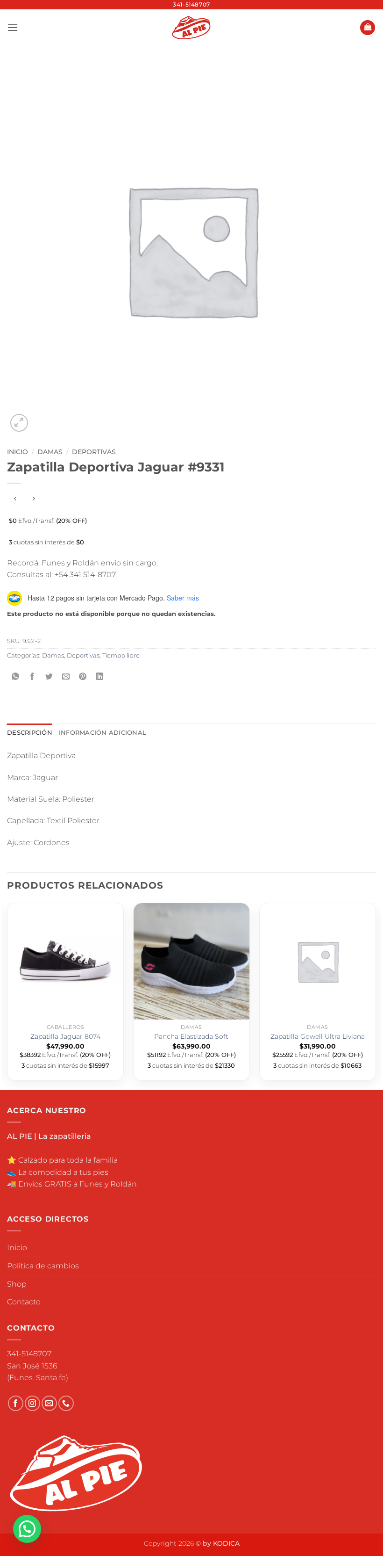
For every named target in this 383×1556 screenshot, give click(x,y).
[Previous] (7, 995)
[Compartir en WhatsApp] (15, 677)
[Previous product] (33, 499)
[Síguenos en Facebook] (15, 1403)
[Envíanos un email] (49, 1403)
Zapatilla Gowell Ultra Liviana (317, 1036)
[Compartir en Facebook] (32, 677)
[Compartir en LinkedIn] (99, 677)
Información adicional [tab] (102, 732)
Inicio (17, 452)
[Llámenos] (66, 1403)
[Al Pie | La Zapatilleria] (192, 27)
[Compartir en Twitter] (49, 677)
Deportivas (94, 452)
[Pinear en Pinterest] (83, 677)
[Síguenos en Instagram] (32, 1403)
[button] (12, 27)
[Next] (376, 995)
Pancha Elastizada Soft (191, 1036)
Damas (50, 452)
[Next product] (15, 499)
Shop (17, 1284)
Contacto (24, 1301)
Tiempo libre (121, 655)
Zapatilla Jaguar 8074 (65, 1036)
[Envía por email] (66, 677)
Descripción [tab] (29, 732)
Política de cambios (43, 1265)
